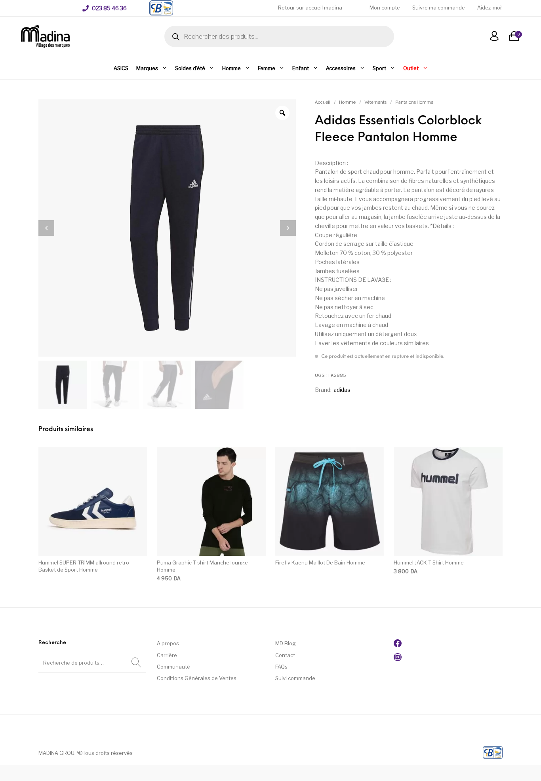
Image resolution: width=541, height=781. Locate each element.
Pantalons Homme (414, 102)
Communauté (173, 666)
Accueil (322, 102)
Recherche (136, 662)
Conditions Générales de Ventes (196, 678)
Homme (231, 68)
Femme (266, 68)
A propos (168, 643)
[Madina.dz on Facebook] (398, 645)
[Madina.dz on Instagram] (398, 659)
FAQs (281, 666)
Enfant (300, 68)
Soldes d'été (190, 68)
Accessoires (341, 68)
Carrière (167, 655)
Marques (147, 68)
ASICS (121, 68)
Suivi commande (295, 678)
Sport (379, 68)
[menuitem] (104, 8)
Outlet (411, 68)
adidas (342, 389)
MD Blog (285, 643)
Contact (285, 655)
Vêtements (375, 102)
